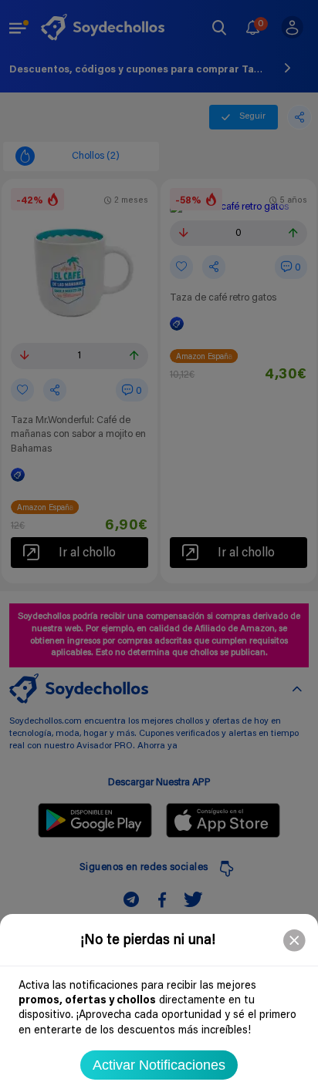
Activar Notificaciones (159, 1065)
